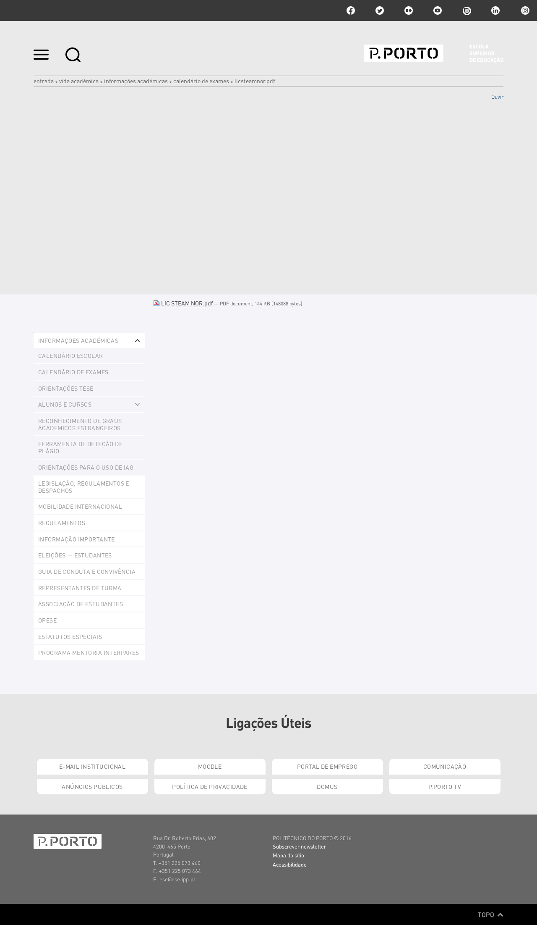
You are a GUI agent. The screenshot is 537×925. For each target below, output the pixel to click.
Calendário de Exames (201, 80)
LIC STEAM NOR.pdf (187, 303)
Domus (327, 786)
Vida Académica (79, 80)
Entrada (44, 80)
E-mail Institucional (92, 766)
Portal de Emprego (327, 766)
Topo (487, 914)
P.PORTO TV (444, 786)
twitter (379, 10)
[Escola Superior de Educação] (433, 54)
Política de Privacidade (210, 786)
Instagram (524, 10)
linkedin (495, 10)
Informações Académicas (136, 80)
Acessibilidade (290, 864)
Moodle (210, 766)
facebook (351, 10)
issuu (466, 10)
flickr (408, 10)
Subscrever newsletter (299, 846)
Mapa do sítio (288, 855)
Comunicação (445, 766)
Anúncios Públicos (92, 786)
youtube (437, 10)
